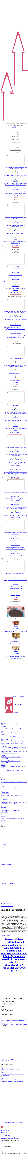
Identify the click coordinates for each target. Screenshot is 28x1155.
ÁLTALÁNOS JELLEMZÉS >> (9, 1059)
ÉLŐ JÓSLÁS (15, 604)
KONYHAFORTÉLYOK (15, 343)
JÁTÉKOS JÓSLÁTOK (15, 601)
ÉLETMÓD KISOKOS (16, 658)
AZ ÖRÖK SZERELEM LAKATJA (15, 296)
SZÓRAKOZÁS (15, 518)
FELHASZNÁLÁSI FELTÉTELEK (10, 1138)
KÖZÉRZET (15, 249)
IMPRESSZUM (5, 1130)
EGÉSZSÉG (15, 245)
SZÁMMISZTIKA (15, 142)
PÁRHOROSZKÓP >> (6, 1060)
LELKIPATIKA (16, 136)
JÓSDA (16, 597)
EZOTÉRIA (15, 132)
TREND (15, 195)
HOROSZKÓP (15, 139)
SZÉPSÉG (15, 202)
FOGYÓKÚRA (16, 252)
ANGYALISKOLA (16, 147)
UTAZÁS (15, 558)
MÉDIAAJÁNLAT (5, 1133)
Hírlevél (14, 127)
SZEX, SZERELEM (15, 292)
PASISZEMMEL (15, 477)
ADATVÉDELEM (5, 1135)
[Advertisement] (14, 675)
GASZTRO (16, 339)
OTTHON (15, 382)
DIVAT (15, 199)
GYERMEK (15, 389)
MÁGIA (15, 144)
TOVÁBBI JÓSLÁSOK (7, 906)
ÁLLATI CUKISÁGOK (15, 432)
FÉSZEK (15, 386)
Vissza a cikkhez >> (6, 935)
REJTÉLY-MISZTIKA (15, 150)
